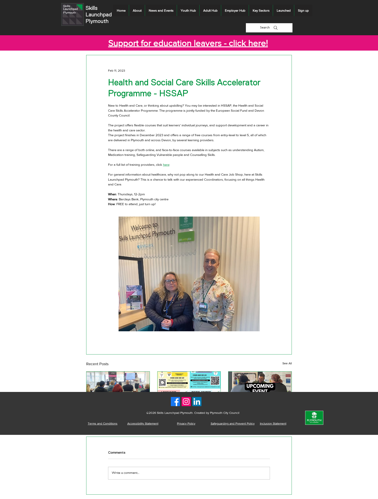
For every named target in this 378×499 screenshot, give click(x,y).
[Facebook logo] (175, 401)
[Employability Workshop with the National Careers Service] (118, 389)
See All (287, 363)
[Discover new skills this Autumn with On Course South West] (189, 389)
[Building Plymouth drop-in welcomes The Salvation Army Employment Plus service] (260, 389)
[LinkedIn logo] (196, 401)
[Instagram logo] (186, 401)
